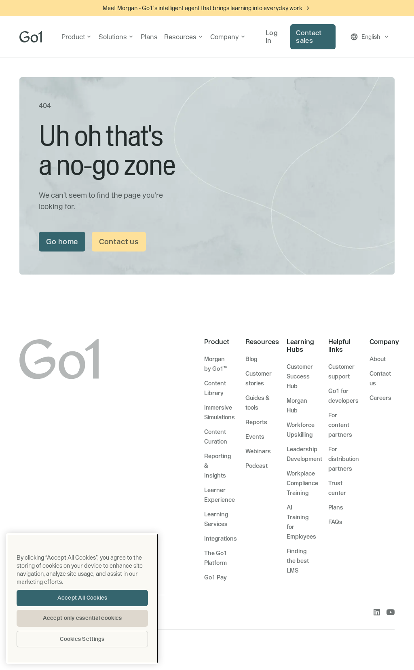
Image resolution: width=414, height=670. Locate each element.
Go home (62, 241)
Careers (380, 398)
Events (254, 436)
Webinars (258, 451)
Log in (272, 36)
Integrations (220, 538)
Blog (251, 359)
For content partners (340, 425)
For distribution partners (343, 459)
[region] (82, 598)
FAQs (335, 522)
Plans (149, 37)
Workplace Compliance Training (302, 483)
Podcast (256, 465)
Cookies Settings (82, 639)
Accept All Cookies (82, 597)
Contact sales (308, 36)
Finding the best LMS (298, 560)
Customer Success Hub (300, 376)
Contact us (119, 241)
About (378, 359)
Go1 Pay (215, 577)
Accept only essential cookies (82, 618)
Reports (256, 422)
